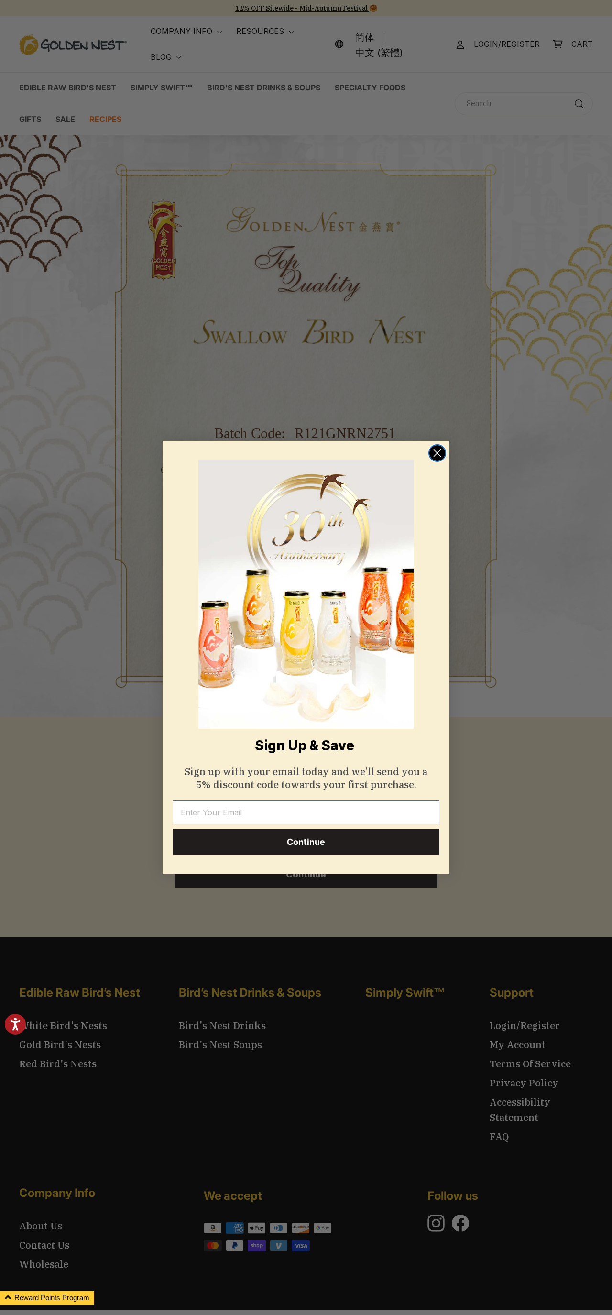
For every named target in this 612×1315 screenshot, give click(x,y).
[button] (47, 1298)
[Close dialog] (437, 453)
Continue (306, 842)
